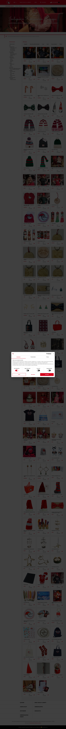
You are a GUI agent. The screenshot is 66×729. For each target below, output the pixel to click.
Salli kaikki (47, 374)
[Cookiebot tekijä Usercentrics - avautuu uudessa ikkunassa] (47, 354)
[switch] (27, 370)
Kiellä (19, 374)
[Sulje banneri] (53, 353)
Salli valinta (33, 374)
